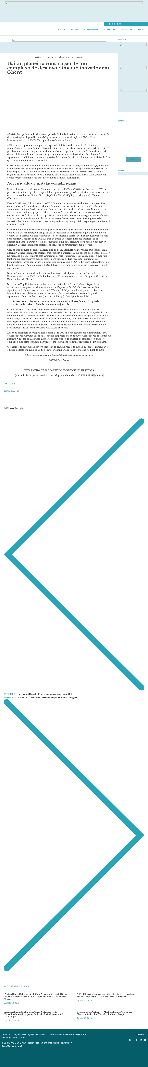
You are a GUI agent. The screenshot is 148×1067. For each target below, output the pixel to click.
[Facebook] (109, 24)
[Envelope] (120, 24)
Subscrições (126, 29)
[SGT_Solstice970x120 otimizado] (74, 3)
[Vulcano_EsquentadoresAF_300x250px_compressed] (133, 45)
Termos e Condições (10, 1034)
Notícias (61, 29)
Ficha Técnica (39, 1034)
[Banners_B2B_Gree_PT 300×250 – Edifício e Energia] (133, 90)
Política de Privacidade (67, 1034)
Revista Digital (110, 29)
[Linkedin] (117, 24)
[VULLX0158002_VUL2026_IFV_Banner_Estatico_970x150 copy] (59, 40)
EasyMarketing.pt (11, 1046)
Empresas (79, 57)
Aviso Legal (26, 1034)
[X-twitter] (112, 24)
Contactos (51, 1034)
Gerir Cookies (19, 1037)
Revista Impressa (91, 29)
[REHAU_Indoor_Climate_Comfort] (133, 67)
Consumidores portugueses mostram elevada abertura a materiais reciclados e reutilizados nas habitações (104, 1013)
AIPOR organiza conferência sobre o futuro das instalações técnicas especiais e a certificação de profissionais (106, 995)
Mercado (141, 29)
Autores (74, 29)
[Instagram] (115, 24)
